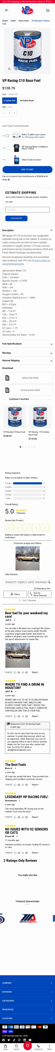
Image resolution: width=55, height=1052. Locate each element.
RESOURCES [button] (8, 1009)
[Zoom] (9, 68)
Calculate (16, 218)
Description (8, 230)
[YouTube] (30, 1040)
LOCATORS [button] (7, 1018)
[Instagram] (19, 1040)
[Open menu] (6, 10)
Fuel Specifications (12, 343)
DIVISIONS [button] (7, 992)
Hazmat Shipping (11, 360)
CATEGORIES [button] (8, 1001)
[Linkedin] (24, 1040)
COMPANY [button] (7, 983)
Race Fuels (24, 21)
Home (5, 21)
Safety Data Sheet (30, 378)
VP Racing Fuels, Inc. (13, 1036)
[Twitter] (9, 1040)
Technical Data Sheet (30, 390)
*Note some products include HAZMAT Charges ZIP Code (26, 199)
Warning (6, 353)
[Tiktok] (14, 1040)
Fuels (13, 21)
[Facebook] (3, 1040)
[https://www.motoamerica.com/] (13, 918)
